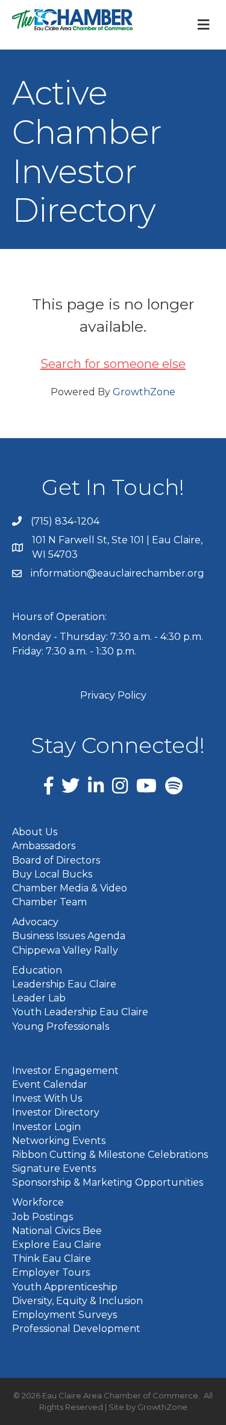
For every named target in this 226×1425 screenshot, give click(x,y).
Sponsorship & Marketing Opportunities (107, 1182)
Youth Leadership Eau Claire (80, 1012)
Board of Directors (56, 860)
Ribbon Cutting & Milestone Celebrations (110, 1154)
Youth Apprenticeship (65, 1287)
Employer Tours (51, 1272)
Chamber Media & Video (69, 888)
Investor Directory (55, 1112)
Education (37, 970)
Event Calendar (49, 1084)
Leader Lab (39, 998)
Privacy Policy (113, 695)
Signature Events (54, 1168)
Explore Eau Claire (56, 1244)
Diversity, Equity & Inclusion (77, 1301)
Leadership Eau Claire (64, 984)
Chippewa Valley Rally (65, 950)
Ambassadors (43, 845)
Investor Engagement (65, 1070)
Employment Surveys (64, 1314)
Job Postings (42, 1217)
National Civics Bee (57, 1230)
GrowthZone (144, 392)
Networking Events (58, 1140)
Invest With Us (47, 1098)
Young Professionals (60, 1026)
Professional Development (76, 1328)
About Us (34, 832)
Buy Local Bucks (52, 874)
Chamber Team (49, 902)
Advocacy (35, 922)
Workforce (38, 1202)
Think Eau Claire (51, 1258)
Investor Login (46, 1127)
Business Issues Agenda (68, 936)
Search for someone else (113, 364)
